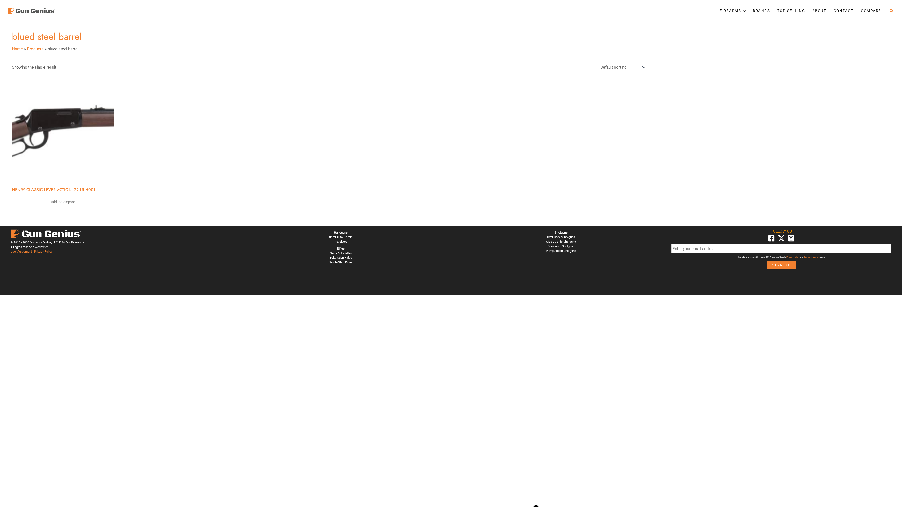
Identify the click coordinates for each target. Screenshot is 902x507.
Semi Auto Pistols (341, 237)
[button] (743, 10)
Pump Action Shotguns (561, 251)
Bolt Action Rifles (341, 257)
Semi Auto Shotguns (561, 246)
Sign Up (781, 265)
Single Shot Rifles (341, 262)
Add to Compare (63, 202)
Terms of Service (812, 257)
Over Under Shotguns (561, 237)
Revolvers (340, 241)
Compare (871, 11)
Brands (761, 11)
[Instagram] (791, 238)
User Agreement (21, 251)
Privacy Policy (43, 251)
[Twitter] (781, 238)
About (819, 11)
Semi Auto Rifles (341, 253)
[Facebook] (771, 238)
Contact (844, 11)
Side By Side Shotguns (561, 241)
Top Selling (791, 11)
